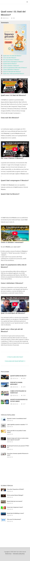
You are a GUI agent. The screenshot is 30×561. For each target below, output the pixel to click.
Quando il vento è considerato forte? (17, 418)
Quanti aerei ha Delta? (18, 375)
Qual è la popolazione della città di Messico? (15, 67)
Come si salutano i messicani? (11, 65)
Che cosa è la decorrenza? (14, 519)
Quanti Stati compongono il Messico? (13, 61)
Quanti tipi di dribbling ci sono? (15, 513)
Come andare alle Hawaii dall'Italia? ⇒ (15, 361)
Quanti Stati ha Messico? (10, 63)
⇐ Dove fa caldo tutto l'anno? (15, 357)
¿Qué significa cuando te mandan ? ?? (17, 424)
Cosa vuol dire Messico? (9, 57)
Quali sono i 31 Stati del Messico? (12, 55)
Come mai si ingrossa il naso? (15, 507)
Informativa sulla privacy (19, 553)
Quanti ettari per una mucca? (14, 501)
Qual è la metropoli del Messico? (12, 71)
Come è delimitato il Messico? (11, 69)
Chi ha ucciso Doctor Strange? (15, 495)
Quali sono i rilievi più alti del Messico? (13, 73)
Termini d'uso (8, 553)
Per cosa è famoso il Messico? (11, 59)
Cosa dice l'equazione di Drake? (15, 489)
